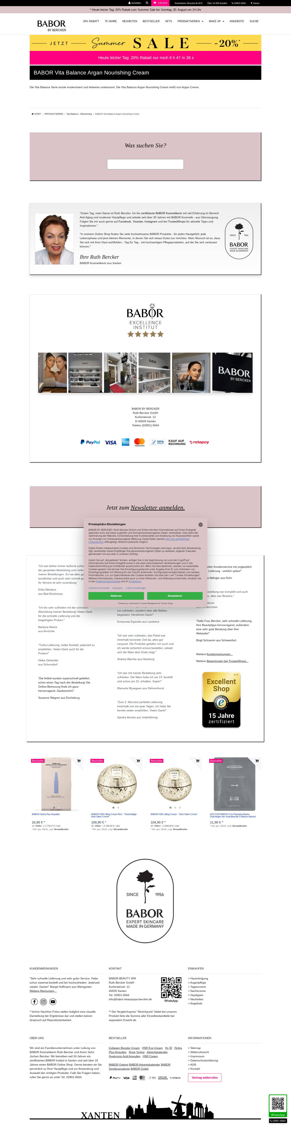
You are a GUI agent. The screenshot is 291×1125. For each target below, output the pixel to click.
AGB (193, 1064)
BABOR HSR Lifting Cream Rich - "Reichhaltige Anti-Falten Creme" (114, 815)
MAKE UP (215, 21)
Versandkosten (61, 829)
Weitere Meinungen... (43, 990)
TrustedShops (176, 221)
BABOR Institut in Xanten (61, 1060)
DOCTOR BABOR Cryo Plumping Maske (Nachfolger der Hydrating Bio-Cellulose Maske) (233, 815)
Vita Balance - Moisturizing (79, 114)
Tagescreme (198, 986)
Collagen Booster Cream (124, 1048)
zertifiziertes (37, 1060)
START (37, 114)
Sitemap (195, 1048)
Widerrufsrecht (199, 1052)
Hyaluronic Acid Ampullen (124, 1056)
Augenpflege (198, 982)
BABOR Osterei (118, 1064)
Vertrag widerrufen (205, 1077)
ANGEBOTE (237, 21)
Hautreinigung (199, 978)
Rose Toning (137, 1052)
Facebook (125, 221)
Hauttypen (196, 995)
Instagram (151, 221)
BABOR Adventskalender (144, 1064)
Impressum (197, 1056)
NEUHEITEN (129, 21)
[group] (56, 784)
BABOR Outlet (139, 1068)
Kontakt (195, 1068)
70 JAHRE (111, 21)
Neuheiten (196, 999)
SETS (168, 21)
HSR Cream (150, 1056)
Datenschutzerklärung (204, 1060)
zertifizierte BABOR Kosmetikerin (161, 213)
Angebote (196, 1003)
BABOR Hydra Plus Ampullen (46, 814)
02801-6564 (241, 3)
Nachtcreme (198, 990)
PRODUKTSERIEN (189, 21)
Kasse (256, 3)
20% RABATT (91, 21)
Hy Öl (168, 1048)
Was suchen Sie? (145, 145)
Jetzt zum (145, 507)
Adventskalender (157, 1052)
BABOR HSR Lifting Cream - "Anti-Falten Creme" (174, 814)
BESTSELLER (151, 21)
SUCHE (254, 21)
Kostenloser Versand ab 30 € (189, 3)
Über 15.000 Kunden (217, 3)
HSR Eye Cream (152, 1048)
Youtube (138, 221)
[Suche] (147, 3)
